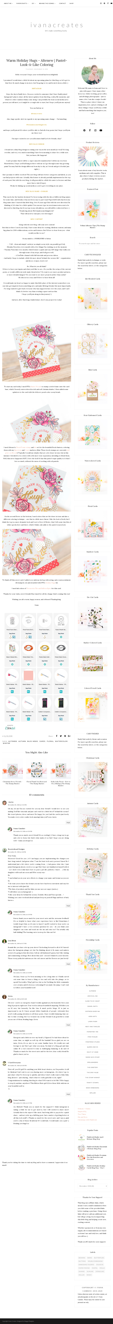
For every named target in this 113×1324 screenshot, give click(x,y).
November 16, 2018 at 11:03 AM (17, 999)
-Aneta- (11, 802)
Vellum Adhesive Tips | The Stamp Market (92, 227)
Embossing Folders (86, 1264)
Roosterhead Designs (16, 849)
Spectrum (18, 450)
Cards (42, 741)
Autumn (22, 741)
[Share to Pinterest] (65, 736)
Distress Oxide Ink (92, 1011)
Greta (10, 996)
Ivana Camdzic (19, 829)
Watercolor (61, 741)
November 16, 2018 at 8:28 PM (17, 1065)
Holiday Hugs (50, 583)
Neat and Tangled (92, 1026)
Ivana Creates (12, 1321)
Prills (102, 1268)
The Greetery (92, 1067)
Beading (82, 1258)
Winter (6, 743)
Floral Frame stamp (23, 447)
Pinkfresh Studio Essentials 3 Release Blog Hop (97, 1148)
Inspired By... (82, 1111)
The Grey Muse (92, 1072)
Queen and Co (92, 1047)
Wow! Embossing (92, 1088)
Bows (90, 1258)
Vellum (81, 1275)
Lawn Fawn (92, 1021)
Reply (68, 822)
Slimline (90, 1271)
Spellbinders (92, 1062)
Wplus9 (93, 1093)
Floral (50, 741)
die (35, 447)
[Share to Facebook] (56, 736)
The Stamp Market (92, 1077)
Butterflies (99, 1258)
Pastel (94, 1268)
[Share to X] (61, 736)
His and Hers (82, 1117)
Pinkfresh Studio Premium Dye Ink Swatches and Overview (96, 1157)
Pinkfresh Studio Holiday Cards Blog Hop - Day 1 (96, 1167)
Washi (89, 1275)
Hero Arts (93, 1016)
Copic (27, 450)
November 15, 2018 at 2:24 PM (17, 805)
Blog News (32, 741)
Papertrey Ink (92, 1032)
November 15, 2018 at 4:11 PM (17, 852)
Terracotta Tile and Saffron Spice (38, 588)
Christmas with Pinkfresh (87, 1120)
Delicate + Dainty (84, 1109)
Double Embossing (95, 1261)
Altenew (12, 741)
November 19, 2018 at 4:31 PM (22, 973)
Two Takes (82, 1114)
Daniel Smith (93, 1006)
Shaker (82, 1271)
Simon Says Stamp (93, 1057)
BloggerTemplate (29, 1321)
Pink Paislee (93, 1037)
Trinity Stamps (93, 1082)
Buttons (82, 1261)
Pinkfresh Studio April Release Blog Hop (95, 1138)
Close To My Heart (92, 1001)
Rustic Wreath (36, 387)
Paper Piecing (84, 1268)
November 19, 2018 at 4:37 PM (22, 1103)
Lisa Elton (12, 941)
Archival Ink (93, 996)
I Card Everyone (14, 1063)
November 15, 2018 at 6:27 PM (17, 943)
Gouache (99, 1264)
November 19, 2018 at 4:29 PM (22, 914)
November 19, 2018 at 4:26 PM (22, 831)
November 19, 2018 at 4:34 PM (22, 1034)
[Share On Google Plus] (69, 736)
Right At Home (92, 1052)
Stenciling (100, 1271)
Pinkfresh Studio (93, 1042)
